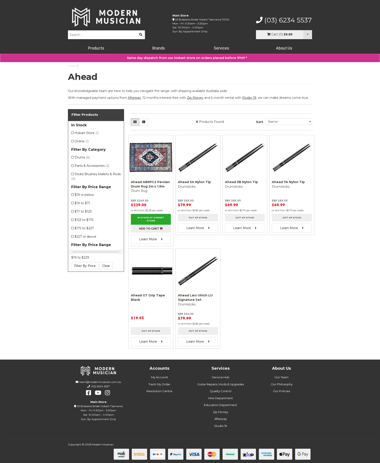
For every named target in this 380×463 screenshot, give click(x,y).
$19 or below (84, 195)
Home (71, 65)
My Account (159, 377)
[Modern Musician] (106, 17)
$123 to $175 (84, 220)
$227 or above (85, 237)
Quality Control (220, 391)
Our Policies (281, 391)
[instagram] (107, 392)
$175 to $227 (84, 228)
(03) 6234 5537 (287, 20)
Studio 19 (249, 98)
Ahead (83, 65)
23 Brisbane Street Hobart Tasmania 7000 (202, 19)
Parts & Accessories (92, 166)
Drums (82, 157)
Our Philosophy (281, 384)
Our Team (281, 377)
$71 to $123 (83, 211)
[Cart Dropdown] (307, 34)
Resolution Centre (159, 391)
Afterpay (220, 419)
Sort (259, 122)
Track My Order (159, 384)
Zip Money (220, 412)
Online (82, 141)
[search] (141, 34)
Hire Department (220, 398)
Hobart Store (87, 133)
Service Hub (220, 377)
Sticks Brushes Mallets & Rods (96, 176)
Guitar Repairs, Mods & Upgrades (220, 384)
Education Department (220, 405)
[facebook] (88, 392)
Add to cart (149, 228)
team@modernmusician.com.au (100, 382)
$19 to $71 (82, 203)
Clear (106, 266)
